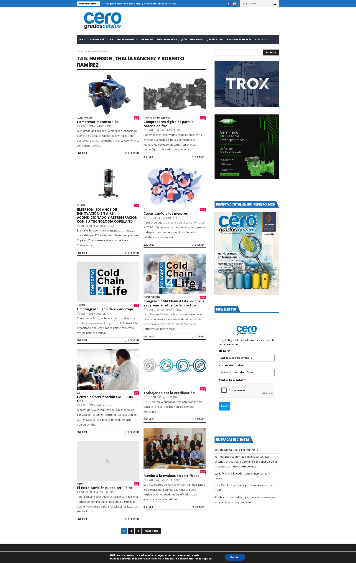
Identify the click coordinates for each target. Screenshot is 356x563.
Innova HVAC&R (167, 39)
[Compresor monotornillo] (108, 94)
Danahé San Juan (156, 130)
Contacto (261, 39)
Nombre (224, 351)
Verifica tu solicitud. (232, 380)
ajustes (208, 559)
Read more (82, 153)
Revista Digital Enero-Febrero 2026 (236, 450)
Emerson (101, 58)
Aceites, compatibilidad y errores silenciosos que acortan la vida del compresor (245, 500)
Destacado (166, 117)
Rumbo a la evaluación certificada (172, 475)
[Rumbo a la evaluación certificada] (175, 448)
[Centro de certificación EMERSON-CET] (108, 369)
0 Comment (133, 153)
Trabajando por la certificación (169, 392)
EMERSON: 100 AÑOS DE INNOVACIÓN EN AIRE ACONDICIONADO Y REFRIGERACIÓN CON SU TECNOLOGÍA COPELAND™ (107, 215)
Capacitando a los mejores (166, 213)
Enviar (224, 406)
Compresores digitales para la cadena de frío (169, 123)
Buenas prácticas (101, 39)
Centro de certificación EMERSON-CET (105, 399)
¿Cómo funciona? (192, 39)
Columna (81, 305)
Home (80, 51)
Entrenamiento (127, 39)
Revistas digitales (239, 39)
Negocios (147, 39)
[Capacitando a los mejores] (175, 186)
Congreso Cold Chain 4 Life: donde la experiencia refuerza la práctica (174, 303)
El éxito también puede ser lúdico (104, 487)
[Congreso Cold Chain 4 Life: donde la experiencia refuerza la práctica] (175, 274)
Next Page (151, 531)
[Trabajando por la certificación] (175, 365)
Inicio (82, 39)
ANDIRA (80, 483)
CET (145, 209)
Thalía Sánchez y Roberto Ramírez (130, 61)
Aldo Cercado (88, 126)
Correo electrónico (231, 366)
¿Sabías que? (215, 39)
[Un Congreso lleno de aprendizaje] (108, 282)
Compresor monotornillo (97, 121)
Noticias (81, 205)
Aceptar (235, 557)
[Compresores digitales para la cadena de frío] (175, 94)
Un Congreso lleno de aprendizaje (105, 309)
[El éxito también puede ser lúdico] (108, 460)
